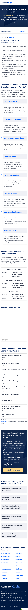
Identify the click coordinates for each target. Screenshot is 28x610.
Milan (17, 578)
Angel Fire (5, 559)
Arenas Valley (6, 566)
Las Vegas (19, 553)
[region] (14, 325)
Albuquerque (6, 556)
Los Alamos (19, 562)
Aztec (4, 575)
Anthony (5, 562)
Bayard (4, 578)
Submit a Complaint (13, 470)
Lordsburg (19, 559)
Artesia (4, 572)
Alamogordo (6, 553)
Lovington (19, 569)
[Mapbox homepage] (4, 340)
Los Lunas (19, 566)
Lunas (18, 572)
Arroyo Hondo (6, 569)
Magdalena (19, 575)
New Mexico (4, 37)
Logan (18, 556)
